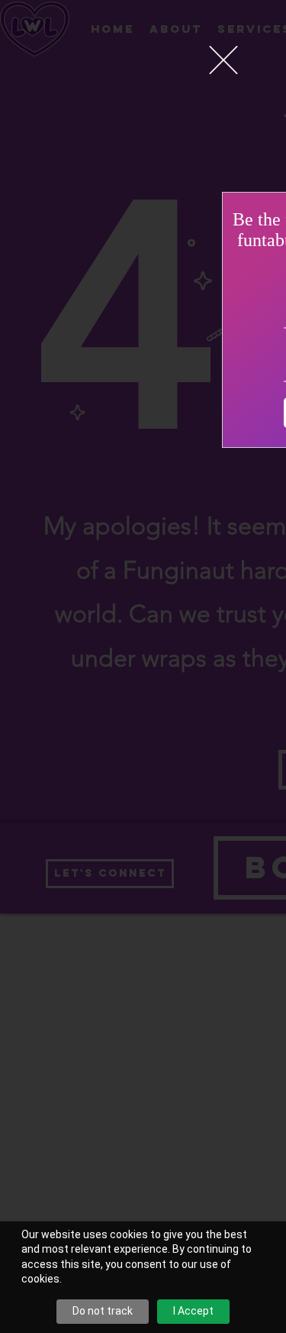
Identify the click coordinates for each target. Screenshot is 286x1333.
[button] (223, 60)
